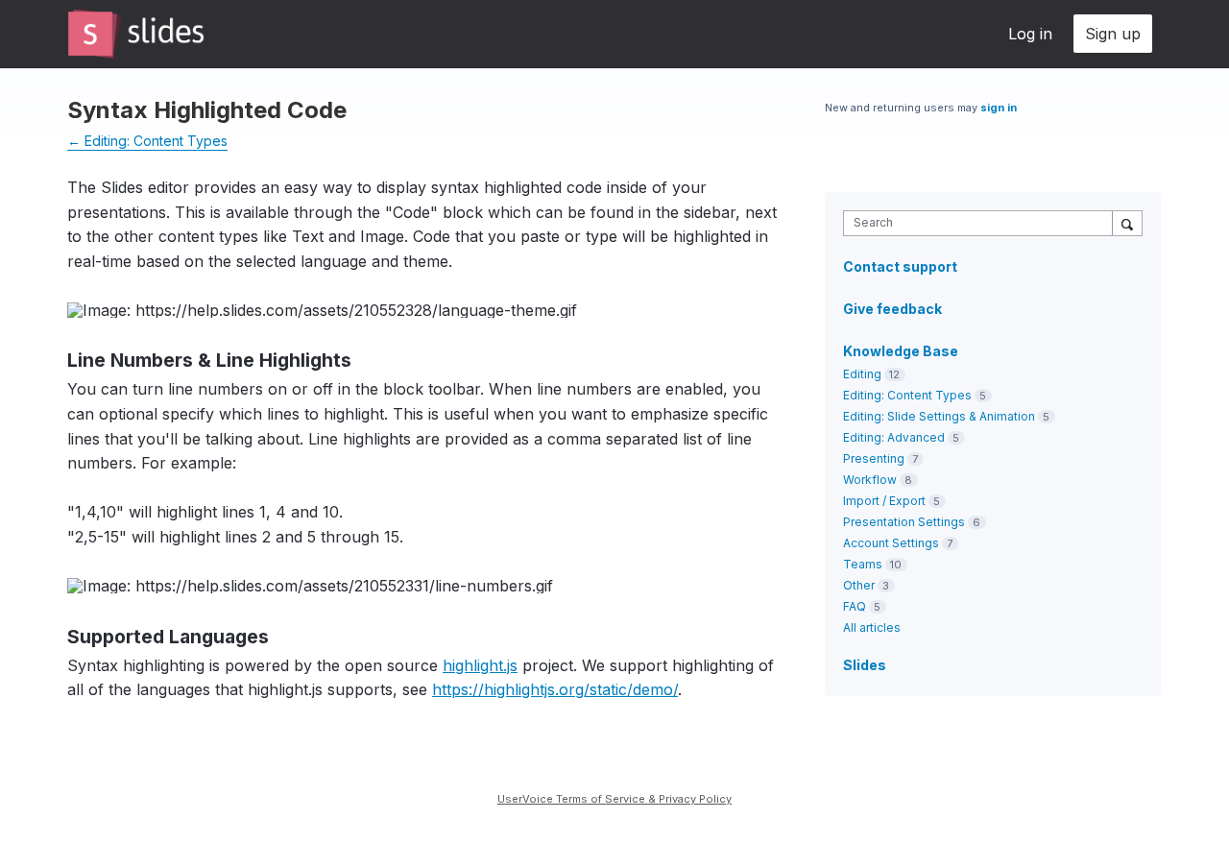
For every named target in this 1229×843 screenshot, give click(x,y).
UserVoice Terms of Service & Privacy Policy (614, 799)
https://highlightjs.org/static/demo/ (555, 689)
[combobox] (983, 223)
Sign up (1113, 33)
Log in (1030, 33)
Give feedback (892, 309)
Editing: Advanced (894, 437)
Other (859, 585)
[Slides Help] (136, 33)
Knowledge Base (900, 351)
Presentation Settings (904, 522)
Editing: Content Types (907, 395)
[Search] (1127, 222)
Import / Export (884, 501)
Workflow (870, 479)
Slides (864, 665)
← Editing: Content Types (147, 140)
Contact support (900, 267)
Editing (862, 374)
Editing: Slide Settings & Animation (939, 416)
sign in (998, 107)
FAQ (854, 606)
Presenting (873, 458)
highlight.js (480, 665)
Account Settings (891, 543)
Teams (862, 564)
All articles (872, 627)
